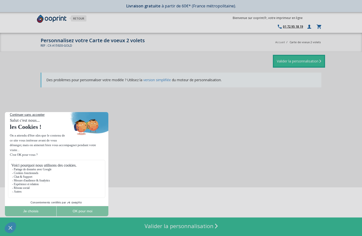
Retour (78, 18)
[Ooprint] (51, 19)
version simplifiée (157, 80)
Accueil (280, 42)
